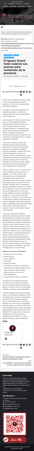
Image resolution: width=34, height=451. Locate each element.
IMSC (21, 448)
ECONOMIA (11, 3)
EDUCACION (21, 6)
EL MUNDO (5, 6)
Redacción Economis (13, 76)
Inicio (5, 3)
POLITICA (18, 3)
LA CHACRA (26, 3)
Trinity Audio (17, 86)
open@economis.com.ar (10, 408)
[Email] (6, 339)
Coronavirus (8, 55)
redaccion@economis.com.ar (12, 404)
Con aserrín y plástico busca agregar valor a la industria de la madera (17, 363)
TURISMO (29, 6)
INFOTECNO (13, 6)
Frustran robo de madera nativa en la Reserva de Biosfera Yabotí (16, 357)
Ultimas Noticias (9, 57)
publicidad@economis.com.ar (12, 406)
